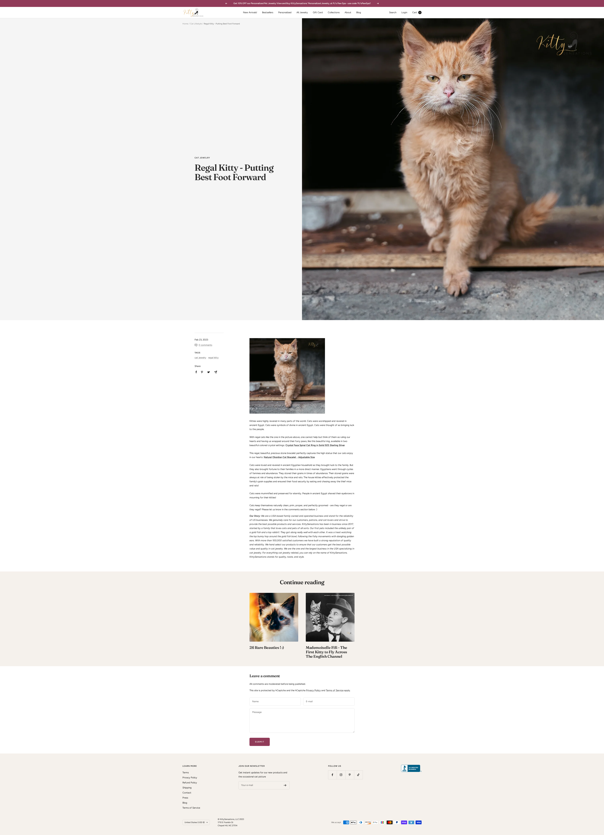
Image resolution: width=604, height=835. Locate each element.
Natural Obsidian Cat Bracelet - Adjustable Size (289, 457)
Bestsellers (267, 12)
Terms (185, 772)
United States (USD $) (195, 822)
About (348, 12)
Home (185, 23)
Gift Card (318, 12)
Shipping (187, 787)
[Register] (285, 785)
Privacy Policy (313, 690)
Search (392, 12)
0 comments (205, 345)
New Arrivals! (250, 12)
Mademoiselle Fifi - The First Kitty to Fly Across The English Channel (326, 652)
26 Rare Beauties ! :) (266, 647)
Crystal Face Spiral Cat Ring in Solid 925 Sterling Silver (315, 445)
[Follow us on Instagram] (341, 774)
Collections (334, 12)
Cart (416, 12)
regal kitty (213, 357)
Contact (186, 792)
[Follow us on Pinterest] (349, 774)
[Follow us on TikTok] (358, 774)
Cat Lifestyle (196, 23)
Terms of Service (335, 690)
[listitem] (196, 372)
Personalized (284, 12)
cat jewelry (202, 158)
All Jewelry (302, 12)
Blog (358, 12)
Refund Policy (189, 782)
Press (185, 797)
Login (404, 12)
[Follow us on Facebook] (332, 774)
